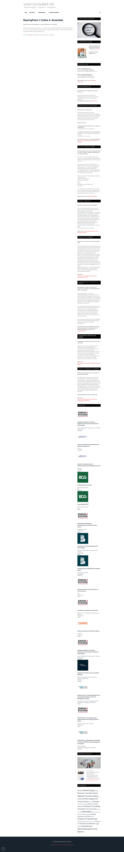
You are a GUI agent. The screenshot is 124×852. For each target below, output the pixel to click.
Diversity (80, 799)
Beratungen (32, 12)
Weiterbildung (83, 829)
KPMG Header (95, 812)
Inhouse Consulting (92, 806)
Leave (99, 812)
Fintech (86, 802)
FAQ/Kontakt (71, 844)
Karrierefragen (41, 12)
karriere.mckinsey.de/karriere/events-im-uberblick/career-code (87, 276)
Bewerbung (88, 790)
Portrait (92, 816)
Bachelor (80, 790)
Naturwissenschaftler (83, 816)
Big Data (96, 790)
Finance (80, 801)
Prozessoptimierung (85, 821)
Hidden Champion (92, 804)
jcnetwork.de (94, 101)
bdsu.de (89, 80)
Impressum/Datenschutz (61, 844)
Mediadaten (53, 844)
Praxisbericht (91, 819)
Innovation (81, 809)
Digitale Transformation (88, 796)
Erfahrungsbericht (90, 799)
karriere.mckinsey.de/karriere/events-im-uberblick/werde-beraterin (87, 400)
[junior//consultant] (39, 5)
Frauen (96, 801)
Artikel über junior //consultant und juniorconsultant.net (93, 780)
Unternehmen (86, 826)
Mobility (93, 814)
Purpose (97, 821)
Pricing (79, 821)
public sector (92, 821)
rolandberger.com (81, 331)
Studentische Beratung (54, 12)
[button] (3, 849)
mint (83, 814)
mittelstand (87, 814)
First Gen (90, 801)
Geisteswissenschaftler (82, 804)
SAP (78, 824)
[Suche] (100, 12)
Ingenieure (80, 806)
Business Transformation (87, 793)
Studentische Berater (87, 823)
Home (26, 12)
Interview (86, 811)
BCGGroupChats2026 (92, 196)
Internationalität (91, 809)
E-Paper (98, 48)
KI (91, 812)
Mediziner (79, 814)
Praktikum (81, 819)
